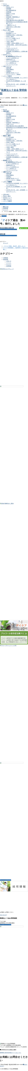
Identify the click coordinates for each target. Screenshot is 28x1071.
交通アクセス (10, 18)
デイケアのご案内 (11, 40)
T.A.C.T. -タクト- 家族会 (13, 74)
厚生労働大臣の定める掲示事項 (15, 20)
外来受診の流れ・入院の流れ (14, 35)
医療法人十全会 (10, 13)
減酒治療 (8, 67)
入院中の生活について (12, 49)
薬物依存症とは (10, 59)
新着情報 (5, 259)
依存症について (7, 54)
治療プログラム (7, 66)
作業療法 (8, 71)
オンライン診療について (13, 38)
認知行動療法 (10, 69)
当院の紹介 (6, 5)
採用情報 (8, 12)
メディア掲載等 (7, 76)
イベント (8, 262)
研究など (8, 28)
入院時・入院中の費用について (15, 43)
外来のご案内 (10, 36)
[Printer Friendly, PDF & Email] (23, 228)
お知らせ (8, 261)
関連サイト (9, 15)
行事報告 (5, 257)
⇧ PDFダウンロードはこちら (8, 229)
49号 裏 (2, 234)
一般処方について (11, 25)
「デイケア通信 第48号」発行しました (14, 246)
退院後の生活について (12, 72)
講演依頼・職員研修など (13, 17)
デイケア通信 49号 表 (7, 228)
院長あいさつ (10, 7)
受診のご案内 (7, 30)
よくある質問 (10, 31)
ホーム (5, 3)
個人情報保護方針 (11, 10)
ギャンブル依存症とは (12, 61)
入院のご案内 (10, 41)
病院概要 (8, 8)
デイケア (4, 216)
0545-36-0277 (3, 915)
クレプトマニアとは (11, 64)
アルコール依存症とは (12, 58)
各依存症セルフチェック (15, 56)
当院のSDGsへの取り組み (13, 26)
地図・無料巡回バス (5, 924)
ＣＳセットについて (11, 48)
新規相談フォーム (11, 33)
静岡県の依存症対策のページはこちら (10, 1052)
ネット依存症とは (11, 63)
